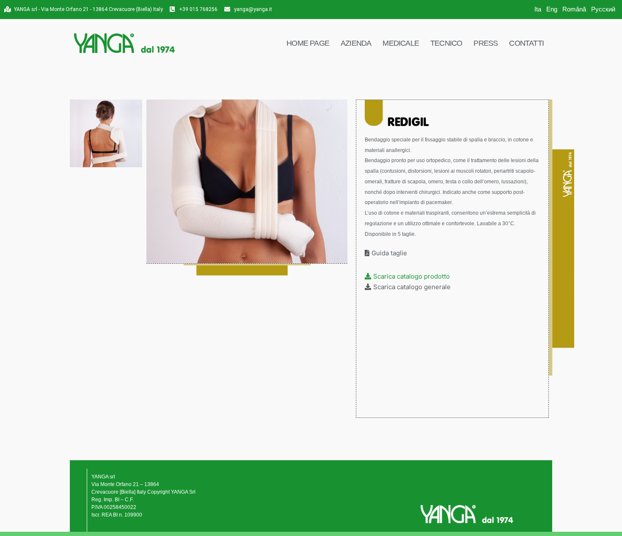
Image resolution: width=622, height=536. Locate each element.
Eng (551, 9)
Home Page (307, 43)
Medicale (401, 43)
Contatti (526, 43)
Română (574, 9)
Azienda (356, 43)
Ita (537, 9)
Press (485, 43)
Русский (603, 9)
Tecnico (446, 43)
